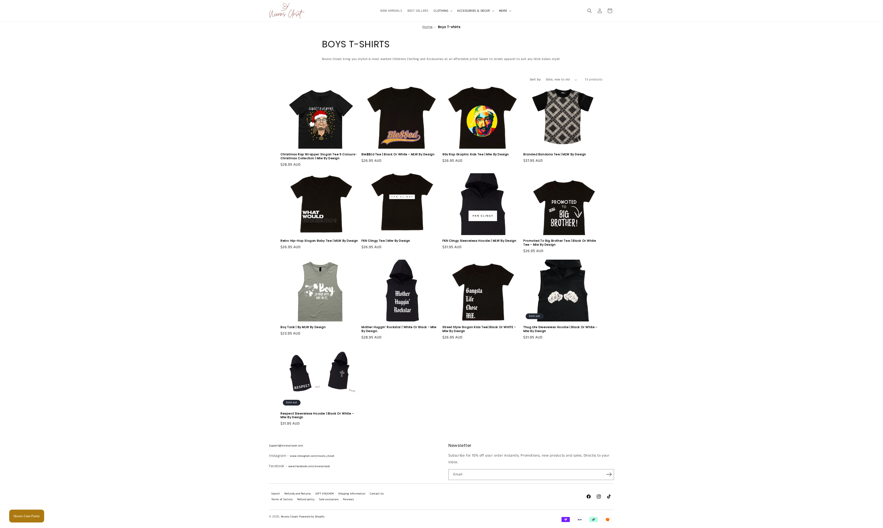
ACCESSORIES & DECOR (473, 11)
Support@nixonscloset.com (286, 446)
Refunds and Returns (297, 494)
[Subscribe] (609, 474)
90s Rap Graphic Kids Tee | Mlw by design (475, 154)
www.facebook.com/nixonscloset (309, 466)
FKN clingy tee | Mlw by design (385, 241)
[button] (442, 11)
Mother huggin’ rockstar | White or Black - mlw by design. (399, 329)
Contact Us (377, 494)
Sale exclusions (328, 499)
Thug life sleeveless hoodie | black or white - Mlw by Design (560, 329)
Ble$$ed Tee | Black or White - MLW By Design (397, 154)
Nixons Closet (289, 517)
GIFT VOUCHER (324, 494)
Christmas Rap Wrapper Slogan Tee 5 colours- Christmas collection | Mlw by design (319, 156)
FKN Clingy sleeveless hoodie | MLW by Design (479, 241)
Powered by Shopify (312, 517)
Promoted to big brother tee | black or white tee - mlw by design (559, 243)
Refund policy (306, 499)
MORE (503, 11)
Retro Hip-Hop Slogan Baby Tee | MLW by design (319, 241)
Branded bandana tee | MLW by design (554, 154)
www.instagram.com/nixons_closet (312, 456)
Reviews (348, 499)
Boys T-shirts (449, 27)
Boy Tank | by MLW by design (303, 327)
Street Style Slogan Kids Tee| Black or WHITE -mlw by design (479, 329)
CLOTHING (441, 11)
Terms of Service (282, 499)
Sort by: (535, 79)
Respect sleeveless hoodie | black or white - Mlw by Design (317, 416)
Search (275, 494)
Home (427, 27)
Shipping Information (351, 494)
